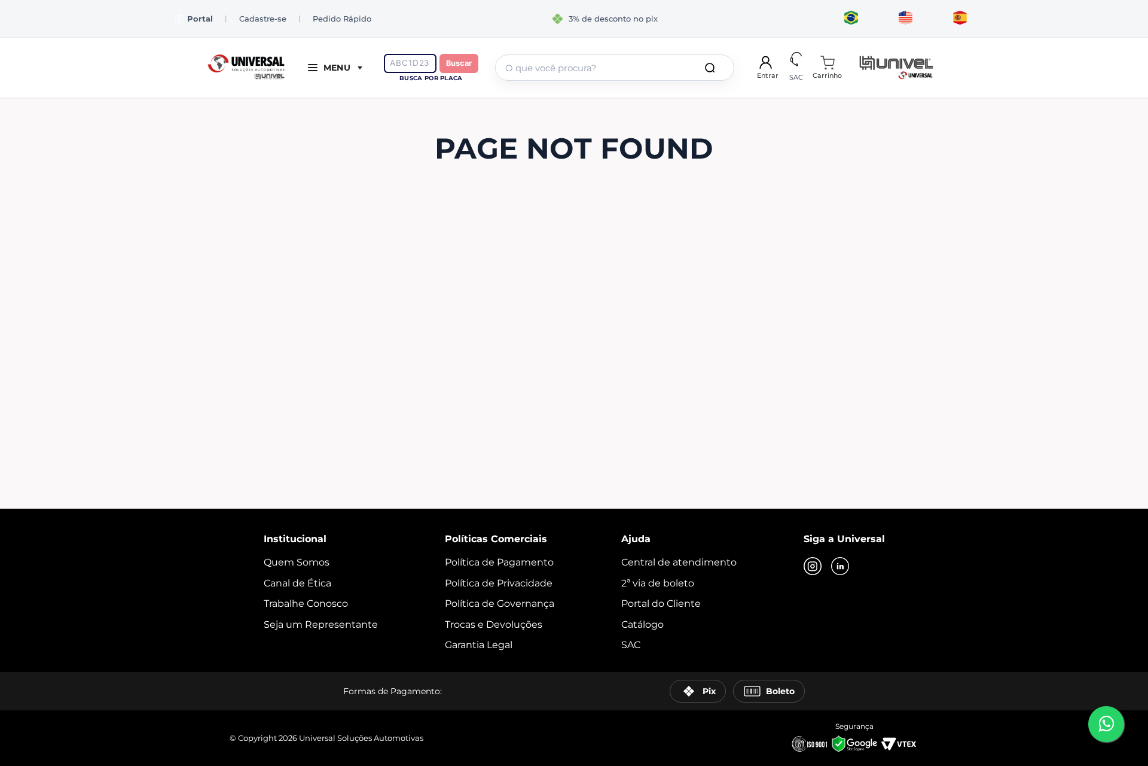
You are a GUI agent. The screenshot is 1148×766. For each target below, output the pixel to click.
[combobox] (614, 67)
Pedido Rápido (342, 18)
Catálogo (642, 624)
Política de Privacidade (498, 583)
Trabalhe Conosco (306, 603)
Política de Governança (499, 603)
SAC (630, 645)
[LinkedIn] (840, 567)
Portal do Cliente (661, 603)
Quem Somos (296, 562)
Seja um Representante (321, 624)
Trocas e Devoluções (493, 624)
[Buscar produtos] (712, 67)
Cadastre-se (262, 18)
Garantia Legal (478, 645)
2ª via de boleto (657, 583)
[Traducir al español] (960, 18)
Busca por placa (430, 78)
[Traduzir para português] (851, 18)
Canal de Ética (297, 583)
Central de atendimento (679, 562)
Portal (200, 18)
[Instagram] (813, 567)
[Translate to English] (905, 18)
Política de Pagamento (499, 562)
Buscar (459, 63)
